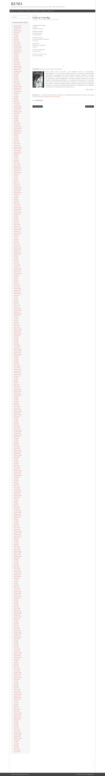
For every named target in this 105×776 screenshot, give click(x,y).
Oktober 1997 (17, 574)
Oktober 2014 (17, 231)
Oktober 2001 (17, 493)
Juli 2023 (16, 54)
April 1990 (16, 726)
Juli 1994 (16, 640)
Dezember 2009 (17, 328)
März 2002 (16, 485)
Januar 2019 (17, 145)
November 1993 (17, 654)
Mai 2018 (16, 158)
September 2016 (18, 192)
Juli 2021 (16, 94)
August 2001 (17, 497)
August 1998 (17, 558)
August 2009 (17, 335)
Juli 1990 (16, 721)
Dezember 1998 (17, 551)
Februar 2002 (17, 487)
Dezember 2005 (17, 409)
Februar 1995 (17, 628)
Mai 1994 (16, 643)
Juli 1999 (16, 539)
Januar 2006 (17, 408)
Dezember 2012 (17, 268)
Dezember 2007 (17, 369)
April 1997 (16, 584)
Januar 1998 (17, 569)
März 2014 (16, 243)
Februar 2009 (17, 345)
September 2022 (18, 71)
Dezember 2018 (17, 147)
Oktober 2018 (17, 150)
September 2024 (18, 30)
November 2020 (17, 108)
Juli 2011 (16, 296)
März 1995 (16, 627)
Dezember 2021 (17, 86)
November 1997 (17, 573)
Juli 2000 (16, 519)
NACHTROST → (89, 106)
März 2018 (16, 162)
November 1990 (17, 714)
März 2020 (16, 121)
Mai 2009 (16, 340)
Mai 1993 (16, 664)
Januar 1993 (17, 670)
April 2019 (16, 140)
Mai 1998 (16, 563)
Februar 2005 (17, 426)
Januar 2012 (17, 286)
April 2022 (16, 79)
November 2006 (17, 391)
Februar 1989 (17, 749)
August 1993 (17, 659)
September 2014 (18, 233)
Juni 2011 (16, 298)
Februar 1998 (17, 568)
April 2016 (16, 201)
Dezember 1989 (17, 733)
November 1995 (17, 613)
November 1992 (17, 674)
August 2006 (17, 396)
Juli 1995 (16, 620)
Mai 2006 (16, 401)
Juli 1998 (16, 559)
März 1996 (16, 606)
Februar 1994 (17, 648)
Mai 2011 (16, 300)
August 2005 (17, 416)
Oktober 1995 (17, 615)
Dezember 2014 (17, 227)
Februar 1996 (17, 608)
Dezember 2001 (17, 490)
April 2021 (16, 99)
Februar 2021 (17, 103)
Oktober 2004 (17, 433)
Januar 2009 (17, 347)
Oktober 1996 (17, 595)
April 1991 (16, 706)
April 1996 (16, 605)
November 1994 (17, 633)
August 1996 (17, 598)
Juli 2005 (16, 418)
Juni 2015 (16, 217)
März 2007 (16, 384)
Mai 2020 (16, 118)
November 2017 (17, 169)
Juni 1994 (16, 642)
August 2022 (17, 72)
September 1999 (18, 536)
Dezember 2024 (17, 25)
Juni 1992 (16, 682)
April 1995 (16, 625)
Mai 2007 (16, 381)
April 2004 (16, 443)
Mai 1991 (16, 704)
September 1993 (18, 657)
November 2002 (17, 472)
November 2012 (17, 270)
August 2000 (17, 517)
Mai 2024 (16, 37)
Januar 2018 (17, 165)
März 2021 (16, 101)
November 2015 (17, 209)
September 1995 (18, 616)
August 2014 (17, 234)
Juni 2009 (16, 339)
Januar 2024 (17, 44)
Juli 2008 (16, 357)
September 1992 (18, 677)
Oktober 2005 (17, 413)
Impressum (50, 11)
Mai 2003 (16, 462)
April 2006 (16, 403)
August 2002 (17, 477)
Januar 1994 (17, 650)
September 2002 (18, 475)
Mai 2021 (16, 98)
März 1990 (16, 728)
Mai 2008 (16, 360)
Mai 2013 (16, 259)
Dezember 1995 (17, 611)
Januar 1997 (17, 590)
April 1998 (16, 564)
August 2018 (17, 153)
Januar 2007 (17, 387)
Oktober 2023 (17, 49)
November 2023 (17, 47)
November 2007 (17, 371)
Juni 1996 (16, 601)
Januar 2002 (17, 489)
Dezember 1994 (17, 632)
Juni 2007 (16, 379)
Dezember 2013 (17, 248)
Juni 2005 (16, 419)
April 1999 (16, 544)
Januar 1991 (17, 711)
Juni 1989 (16, 743)
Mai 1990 (16, 724)
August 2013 (17, 254)
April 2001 (16, 504)
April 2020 (16, 120)
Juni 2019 (16, 137)
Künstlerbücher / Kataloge (38, 11)
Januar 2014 (17, 246)
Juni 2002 (16, 480)
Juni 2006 (16, 399)
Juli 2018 (16, 155)
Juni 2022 (16, 76)
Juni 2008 (16, 359)
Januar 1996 (17, 610)
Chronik (28, 11)
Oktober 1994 (17, 635)
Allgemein (34, 15)
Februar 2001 (17, 507)
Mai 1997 (16, 583)
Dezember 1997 (17, 571)
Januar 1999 (17, 549)
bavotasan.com (91, 774)
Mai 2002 (16, 482)
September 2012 (18, 273)
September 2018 (18, 152)
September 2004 (18, 435)
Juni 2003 (16, 460)
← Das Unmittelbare (37, 106)
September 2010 (18, 313)
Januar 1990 (17, 731)
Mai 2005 (16, 421)
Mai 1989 (16, 744)
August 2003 (17, 457)
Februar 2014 (17, 244)
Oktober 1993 (17, 655)
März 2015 (16, 222)
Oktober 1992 (17, 675)
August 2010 (17, 315)
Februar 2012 (17, 285)
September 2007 (18, 374)
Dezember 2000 (17, 510)
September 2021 (18, 91)
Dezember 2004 (17, 430)
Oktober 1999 (17, 534)
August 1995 (17, 618)
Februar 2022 (17, 83)
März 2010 (16, 323)
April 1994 (16, 645)
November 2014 (17, 229)
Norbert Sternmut (37, 19)
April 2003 (16, 463)
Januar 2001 (17, 509)
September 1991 (18, 697)
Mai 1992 (16, 684)
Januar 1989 (17, 751)
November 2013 (17, 249)
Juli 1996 (16, 600)
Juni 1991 (16, 702)
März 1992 (16, 687)
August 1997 (17, 578)
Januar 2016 (17, 206)
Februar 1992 (17, 689)
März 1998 (16, 566)
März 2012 (16, 283)
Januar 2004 (17, 448)
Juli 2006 (16, 398)
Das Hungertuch (20, 11)
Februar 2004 (17, 446)
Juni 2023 (16, 56)
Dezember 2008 (17, 349)
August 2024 (17, 32)
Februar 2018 (17, 163)
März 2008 (16, 364)
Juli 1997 (16, 579)
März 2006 (16, 404)
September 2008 (18, 354)
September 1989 (18, 738)
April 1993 (16, 665)
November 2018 (17, 148)
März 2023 (16, 61)
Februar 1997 (17, 588)
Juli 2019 (16, 135)
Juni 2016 (16, 197)
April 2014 (16, 241)
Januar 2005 (17, 428)
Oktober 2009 (17, 332)
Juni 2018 (16, 157)
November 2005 (17, 411)
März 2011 (16, 303)
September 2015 (18, 212)
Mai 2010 (16, 320)
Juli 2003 (16, 458)
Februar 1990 (17, 729)
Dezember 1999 (17, 531)
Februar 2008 (17, 366)
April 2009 (16, 342)
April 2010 (16, 322)
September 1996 (18, 596)
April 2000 (16, 524)
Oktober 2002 (17, 473)
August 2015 (17, 214)
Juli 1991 (16, 701)
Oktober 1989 (17, 736)
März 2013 (16, 263)
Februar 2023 (17, 62)
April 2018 (16, 160)
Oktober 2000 (17, 514)
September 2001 (18, 495)
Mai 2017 (16, 179)
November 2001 (17, 492)
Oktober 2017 (17, 170)
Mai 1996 (16, 603)
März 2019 (16, 142)
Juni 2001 (16, 500)
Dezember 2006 (17, 389)
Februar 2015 (17, 224)
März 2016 (16, 202)
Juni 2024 (16, 35)
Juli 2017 (16, 175)
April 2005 (16, 423)
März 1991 (16, 707)
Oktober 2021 (17, 89)
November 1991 (17, 694)
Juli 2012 (16, 276)
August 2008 (17, 355)
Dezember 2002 (17, 470)
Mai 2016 (16, 199)
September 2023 (18, 51)
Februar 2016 (17, 204)
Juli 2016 (16, 195)
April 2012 (16, 281)
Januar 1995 (17, 630)
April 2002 (16, 483)
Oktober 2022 (17, 69)
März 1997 (16, 586)
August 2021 (17, 93)
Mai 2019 (16, 138)
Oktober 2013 (17, 251)
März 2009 (16, 344)
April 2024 (16, 39)
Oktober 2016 (17, 190)
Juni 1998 (16, 561)
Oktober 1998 (17, 554)
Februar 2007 (17, 386)
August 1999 (17, 537)
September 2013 (18, 253)
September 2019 (18, 131)
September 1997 (18, 576)
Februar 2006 (17, 406)
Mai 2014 (16, 239)
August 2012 (17, 275)
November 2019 (17, 128)
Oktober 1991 (17, 696)
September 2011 (18, 293)
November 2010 (17, 310)
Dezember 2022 (17, 66)
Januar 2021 (17, 105)
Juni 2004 (16, 440)
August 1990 (17, 719)
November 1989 (17, 734)
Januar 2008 (17, 367)
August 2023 (17, 52)
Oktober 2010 (17, 312)
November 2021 (17, 88)
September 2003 (18, 455)
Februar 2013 (17, 264)
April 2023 (16, 59)
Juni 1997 (16, 581)
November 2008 (17, 350)
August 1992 (17, 679)
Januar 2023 (17, 64)
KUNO (16, 4)
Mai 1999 (16, 542)
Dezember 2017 (17, 167)
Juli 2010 (16, 317)
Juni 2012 (16, 278)
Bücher (12, 11)
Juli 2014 (16, 236)
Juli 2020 (16, 115)
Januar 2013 (17, 266)
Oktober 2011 (17, 291)
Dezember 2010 (17, 308)
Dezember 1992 (17, 672)
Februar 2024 (17, 42)
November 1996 (17, 593)
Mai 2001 (16, 502)
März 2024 (16, 40)
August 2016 (17, 194)
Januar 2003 (17, 468)
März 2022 (16, 81)
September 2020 (18, 111)
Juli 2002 (16, 478)
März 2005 (16, 424)
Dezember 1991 (17, 692)
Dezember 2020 (17, 106)
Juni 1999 (16, 541)
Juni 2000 (16, 520)
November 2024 (17, 27)
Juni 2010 (16, 318)
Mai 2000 (16, 522)
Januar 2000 (17, 529)
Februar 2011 (17, 305)
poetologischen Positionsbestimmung (51, 96)
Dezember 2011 (17, 288)
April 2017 (16, 180)
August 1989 (17, 739)
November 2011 (17, 290)
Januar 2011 (17, 307)
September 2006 (18, 394)
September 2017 (18, 172)
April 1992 (16, 686)
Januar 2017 (17, 185)
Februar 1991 (17, 709)
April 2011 (16, 302)
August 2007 (17, 376)
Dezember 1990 (17, 712)
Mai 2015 (16, 219)
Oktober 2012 (17, 271)
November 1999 (17, 532)
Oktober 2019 (17, 130)
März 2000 (16, 526)
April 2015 (16, 221)
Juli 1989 (16, 741)
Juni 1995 (16, 622)
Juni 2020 (16, 116)
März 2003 (16, 465)
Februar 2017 (17, 184)
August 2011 (17, 295)
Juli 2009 (16, 337)
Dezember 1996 (17, 591)
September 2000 (18, 515)
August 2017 (17, 174)
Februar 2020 (17, 123)
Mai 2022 (16, 78)
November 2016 (17, 189)
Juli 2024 (16, 34)
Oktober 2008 (17, 352)
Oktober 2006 (17, 392)
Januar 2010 (17, 327)
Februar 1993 (17, 669)
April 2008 (16, 362)
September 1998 (18, 556)
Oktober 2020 (17, 110)
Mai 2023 (16, 57)
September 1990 (18, 718)
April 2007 (16, 382)
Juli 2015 (16, 216)
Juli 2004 (16, 438)
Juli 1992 (16, 680)
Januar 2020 (17, 125)
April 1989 (16, 746)
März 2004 (16, 445)
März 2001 (16, 505)
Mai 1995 (16, 623)
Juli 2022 (16, 74)
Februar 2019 (17, 143)
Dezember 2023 (17, 46)
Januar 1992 (17, 691)
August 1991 (17, 699)
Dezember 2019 (17, 126)
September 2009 (18, 334)
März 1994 (16, 647)
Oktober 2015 (17, 211)
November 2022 (17, 67)
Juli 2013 (16, 256)
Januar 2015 (17, 226)
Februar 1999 (17, 547)
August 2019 (17, 133)
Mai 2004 (16, 441)
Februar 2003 (17, 467)
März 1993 (16, 667)
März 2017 (16, 182)
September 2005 (18, 414)
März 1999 (16, 546)
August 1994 (17, 638)
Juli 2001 (16, 499)
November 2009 (17, 330)
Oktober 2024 (17, 29)
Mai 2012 (16, 280)
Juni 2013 (16, 258)
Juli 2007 (16, 377)
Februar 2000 (17, 527)
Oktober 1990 (17, 716)
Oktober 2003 (17, 453)
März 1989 (16, 748)
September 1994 (18, 637)
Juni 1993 (16, 662)
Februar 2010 (17, 325)
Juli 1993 (16, 660)
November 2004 (17, 431)
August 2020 (17, 113)
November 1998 (17, 552)
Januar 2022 (17, 84)
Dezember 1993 (17, 652)
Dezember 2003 (17, 450)
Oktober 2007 (17, 372)
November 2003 (17, 451)
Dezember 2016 (17, 187)
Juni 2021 (16, 96)
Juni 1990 (16, 723)
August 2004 (17, 436)
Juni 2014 (16, 238)
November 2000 (17, 512)
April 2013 (16, 261)
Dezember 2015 (17, 207)
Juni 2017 (16, 177)
